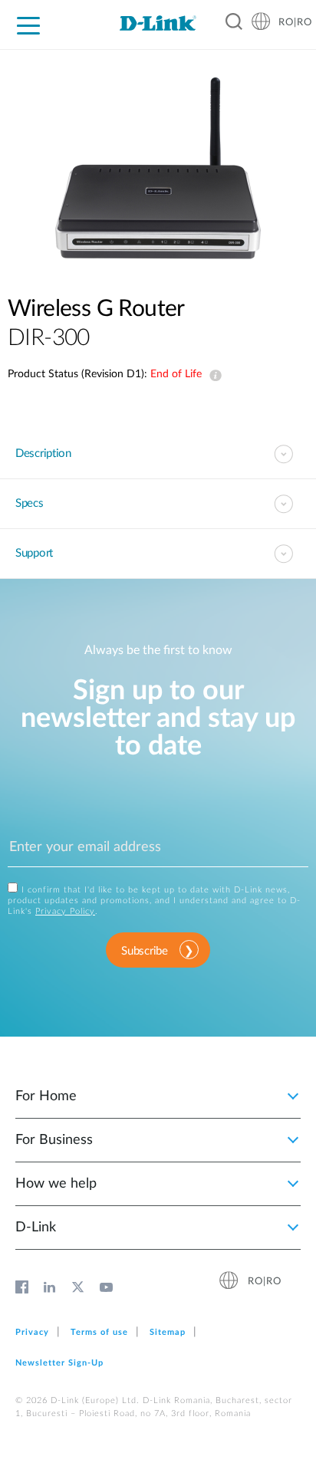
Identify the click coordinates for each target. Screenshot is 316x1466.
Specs (29, 503)
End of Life (212, 375)
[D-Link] (158, 23)
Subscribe (144, 951)
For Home (46, 1096)
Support (34, 553)
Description (43, 453)
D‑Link (35, 1227)
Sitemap (168, 1332)
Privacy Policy (65, 911)
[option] (158, 168)
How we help (56, 1184)
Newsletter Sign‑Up (59, 1363)
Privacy (32, 1332)
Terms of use (99, 1332)
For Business (54, 1140)
